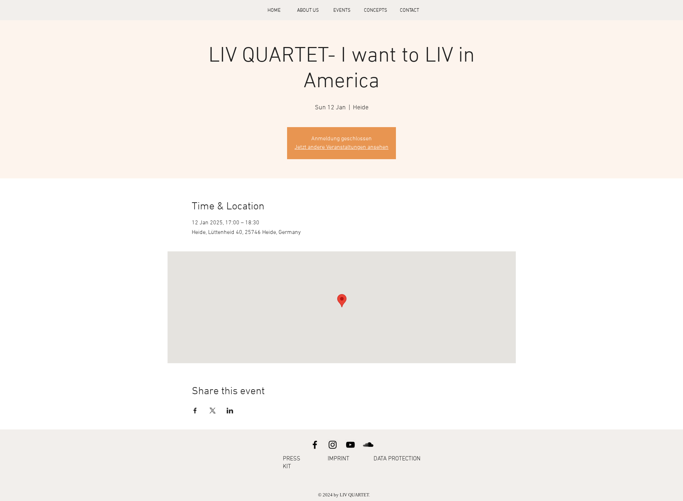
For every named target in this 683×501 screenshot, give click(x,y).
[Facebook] (314, 444)
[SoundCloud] (368, 444)
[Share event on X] (212, 410)
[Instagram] (332, 444)
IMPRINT (338, 459)
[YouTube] (350, 444)
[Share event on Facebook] (195, 410)
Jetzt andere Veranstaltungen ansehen (341, 147)
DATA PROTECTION (397, 459)
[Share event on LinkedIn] (230, 410)
